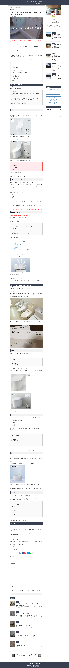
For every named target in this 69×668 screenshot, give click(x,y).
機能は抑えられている (18, 70)
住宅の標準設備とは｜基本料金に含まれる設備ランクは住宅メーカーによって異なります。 (53, 93)
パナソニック (16, 76)
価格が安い (16, 67)
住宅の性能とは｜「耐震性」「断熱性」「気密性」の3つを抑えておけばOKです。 (53, 97)
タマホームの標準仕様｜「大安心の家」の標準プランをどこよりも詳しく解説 (53, 90)
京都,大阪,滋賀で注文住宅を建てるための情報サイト (34, 665)
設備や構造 (13, 556)
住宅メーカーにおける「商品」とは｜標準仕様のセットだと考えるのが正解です (53, 103)
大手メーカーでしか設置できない (20, 68)
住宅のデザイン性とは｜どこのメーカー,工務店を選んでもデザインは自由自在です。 (53, 100)
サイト (12, 586)
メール (12, 582)
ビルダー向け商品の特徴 (16, 65)
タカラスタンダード (17, 78)
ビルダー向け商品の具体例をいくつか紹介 (19, 72)
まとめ (13, 80)
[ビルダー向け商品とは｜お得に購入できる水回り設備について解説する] (28, 553)
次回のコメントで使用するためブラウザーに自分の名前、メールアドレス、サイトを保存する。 (26, 591)
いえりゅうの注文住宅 (34, 3)
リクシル (15, 75)
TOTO (15, 73)
